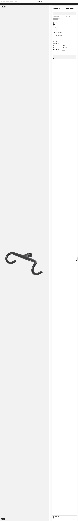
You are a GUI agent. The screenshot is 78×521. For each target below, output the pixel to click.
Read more (63, 50)
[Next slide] (4, 519)
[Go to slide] (18, 519)
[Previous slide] (2, 519)
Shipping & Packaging (60, 51)
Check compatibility (55, 19)
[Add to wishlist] (75, 519)
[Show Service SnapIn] (77, 260)
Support (16, 1)
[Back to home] (39, 1)
